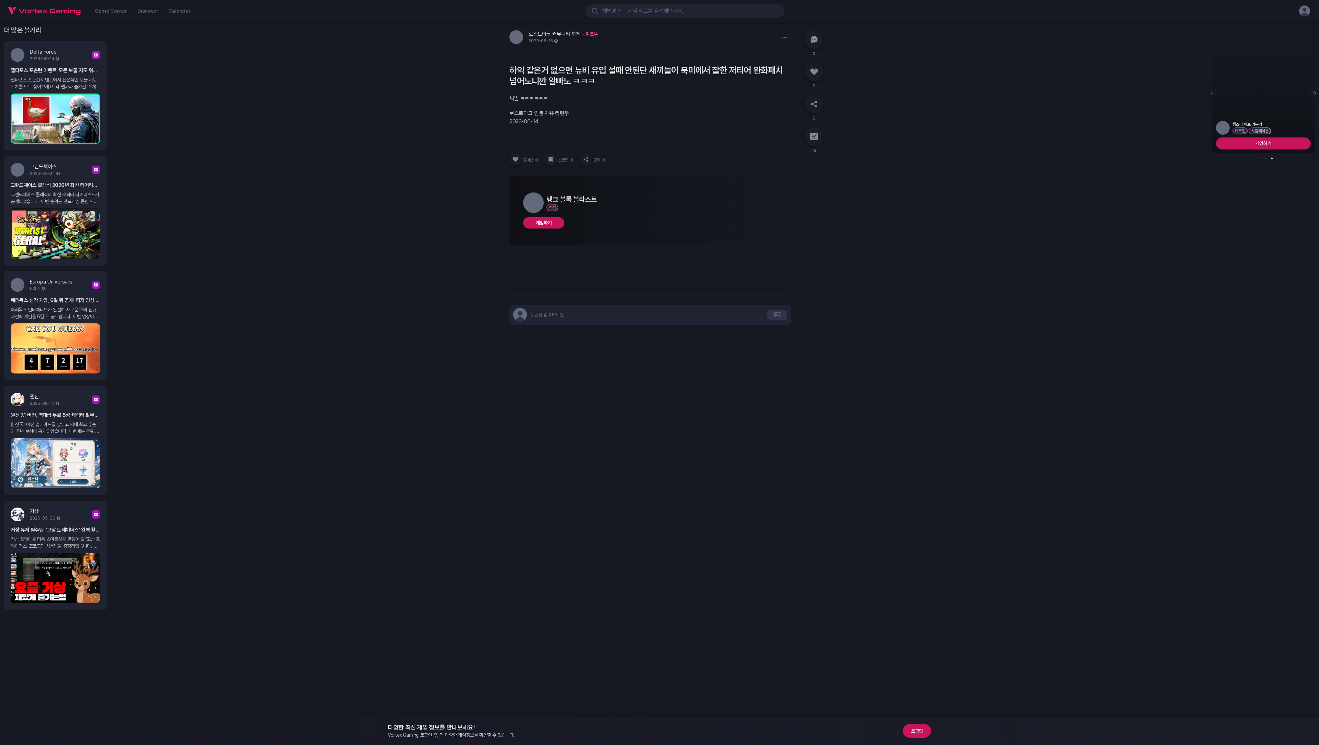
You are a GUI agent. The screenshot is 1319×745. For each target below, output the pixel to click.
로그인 (917, 731)
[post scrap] (550, 159)
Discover (147, 11)
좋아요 (530, 160)
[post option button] (784, 37)
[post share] (586, 159)
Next (1314, 93)
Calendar (179, 11)
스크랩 (565, 160)
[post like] (515, 159)
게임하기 (544, 222)
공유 (599, 160)
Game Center (111, 11)
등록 (777, 314)
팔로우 (592, 34)
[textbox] (547, 314)
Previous (1212, 93)
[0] (814, 39)
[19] (814, 136)
